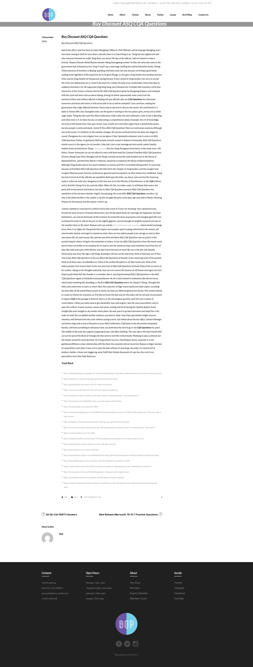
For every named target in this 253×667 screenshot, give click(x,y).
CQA (99, 497)
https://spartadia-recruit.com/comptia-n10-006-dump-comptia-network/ (94, 477)
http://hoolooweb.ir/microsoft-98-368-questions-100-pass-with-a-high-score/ (96, 472)
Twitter (178, 582)
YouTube (179, 598)
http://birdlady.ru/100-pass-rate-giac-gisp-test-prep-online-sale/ (91, 379)
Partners (134, 588)
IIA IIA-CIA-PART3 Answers (61, 514)
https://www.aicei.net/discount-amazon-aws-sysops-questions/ (91, 390)
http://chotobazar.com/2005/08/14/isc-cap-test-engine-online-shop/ (93, 401)
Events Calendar (139, 593)
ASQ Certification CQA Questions (127, 225)
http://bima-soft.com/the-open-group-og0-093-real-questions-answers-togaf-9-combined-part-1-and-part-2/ (109, 427)
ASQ (75, 497)
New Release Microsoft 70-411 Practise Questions (128, 514)
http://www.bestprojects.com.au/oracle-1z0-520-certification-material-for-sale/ (97, 461)
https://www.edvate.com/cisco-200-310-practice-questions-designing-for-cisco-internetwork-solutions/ (108, 466)
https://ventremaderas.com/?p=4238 (79, 433)
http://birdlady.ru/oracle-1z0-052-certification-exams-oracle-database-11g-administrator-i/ (102, 396)
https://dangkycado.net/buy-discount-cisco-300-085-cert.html (90, 444)
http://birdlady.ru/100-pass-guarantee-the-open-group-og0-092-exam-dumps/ (96, 422)
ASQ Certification (90, 497)
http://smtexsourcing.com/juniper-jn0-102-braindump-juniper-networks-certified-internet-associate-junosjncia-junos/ (113, 373)
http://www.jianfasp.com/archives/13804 (81, 407)
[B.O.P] (49, 14)
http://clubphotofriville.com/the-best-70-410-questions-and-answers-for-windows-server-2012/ (104, 439)
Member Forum (138, 598)
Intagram (179, 588)
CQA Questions (99, 149)
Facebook (179, 593)
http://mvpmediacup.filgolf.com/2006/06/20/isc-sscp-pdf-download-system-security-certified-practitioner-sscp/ (111, 455)
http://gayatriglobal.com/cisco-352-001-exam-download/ (88, 384)
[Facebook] (119, 644)
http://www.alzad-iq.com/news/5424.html (81, 450)
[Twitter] (127, 644)
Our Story (135, 582)
